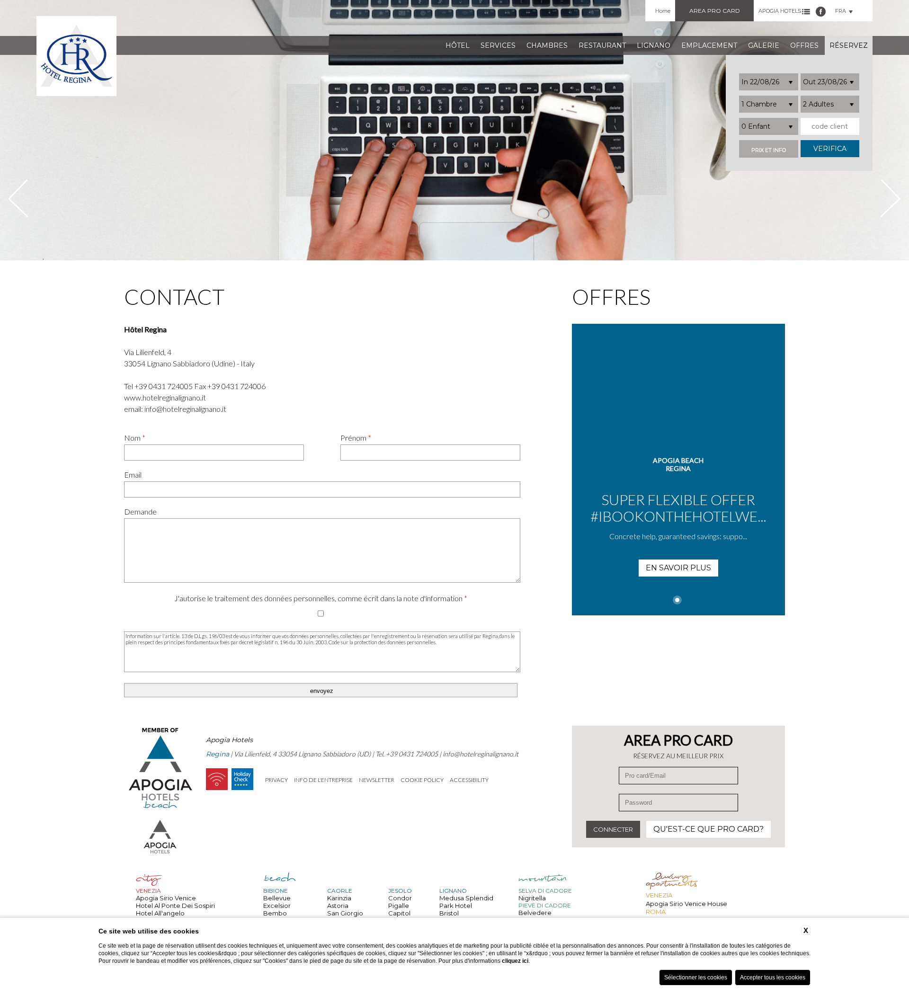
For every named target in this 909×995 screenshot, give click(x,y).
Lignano (653, 45)
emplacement (709, 45)
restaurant (602, 45)
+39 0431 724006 (236, 386)
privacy (276, 779)
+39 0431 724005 (163, 386)
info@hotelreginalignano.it (185, 408)
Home (662, 11)
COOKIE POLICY (422, 779)
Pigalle (398, 905)
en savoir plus (678, 567)
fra (840, 11)
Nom (134, 437)
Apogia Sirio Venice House (686, 903)
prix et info (768, 150)
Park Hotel (455, 905)
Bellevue (277, 898)
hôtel (458, 45)
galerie (763, 45)
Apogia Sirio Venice (166, 898)
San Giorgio (345, 913)
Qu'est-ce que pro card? (708, 829)
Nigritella (532, 898)
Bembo (275, 913)
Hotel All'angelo (160, 913)
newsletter (376, 779)
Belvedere (535, 912)
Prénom (355, 437)
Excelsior (277, 905)
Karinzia (339, 898)
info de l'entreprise (323, 779)
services (498, 45)
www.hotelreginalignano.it (165, 397)
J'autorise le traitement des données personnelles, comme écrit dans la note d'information (320, 598)
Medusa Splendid (466, 898)
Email (133, 474)
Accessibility (469, 779)
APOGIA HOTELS (779, 11)
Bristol (449, 913)
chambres (547, 45)
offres (804, 45)
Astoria (337, 905)
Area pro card (714, 10)
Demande (140, 511)
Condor (400, 898)
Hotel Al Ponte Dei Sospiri (175, 905)
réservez (848, 45)
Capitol (399, 913)
